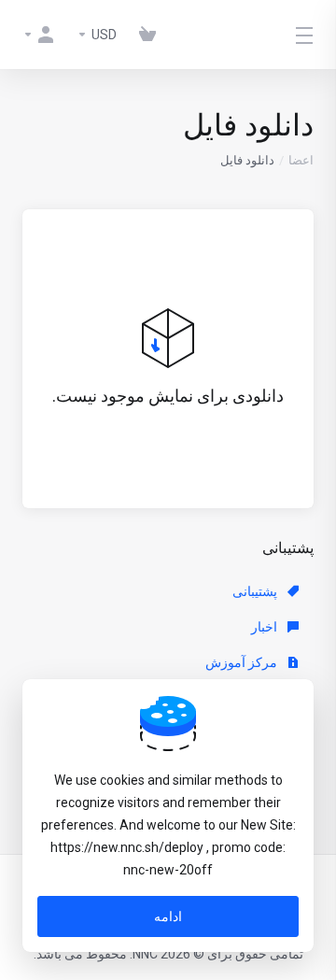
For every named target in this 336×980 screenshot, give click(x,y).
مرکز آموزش (242, 662)
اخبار (265, 626)
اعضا (301, 160)
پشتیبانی (256, 591)
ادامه (168, 916)
